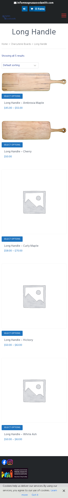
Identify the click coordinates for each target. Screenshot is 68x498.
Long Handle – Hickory (18, 340)
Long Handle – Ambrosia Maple (24, 103)
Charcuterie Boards (21, 44)
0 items (40, 8)
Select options (12, 96)
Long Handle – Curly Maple (21, 246)
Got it (35, 495)
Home (5, 44)
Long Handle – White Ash (20, 434)
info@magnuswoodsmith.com (35, 2)
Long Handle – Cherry (18, 151)
